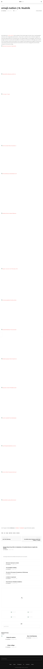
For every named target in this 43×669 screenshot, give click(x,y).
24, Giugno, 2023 (14, 583)
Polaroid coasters (11, 637)
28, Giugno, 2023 (14, 573)
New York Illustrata (32, 636)
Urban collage (11, 645)
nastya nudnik (10, 35)
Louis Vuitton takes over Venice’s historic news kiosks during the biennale (21, 592)
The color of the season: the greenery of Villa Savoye (17, 572)
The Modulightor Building (11, 567)
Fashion (32, 664)
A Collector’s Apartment (11, 577)
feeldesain (4, 10)
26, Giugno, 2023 (14, 578)
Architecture (28, 664)
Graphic (14, 664)
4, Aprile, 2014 (9, 10)
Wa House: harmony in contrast (12, 562)
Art (23, 664)
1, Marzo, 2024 (11, 549)
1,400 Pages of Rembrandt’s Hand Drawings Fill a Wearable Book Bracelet (21, 604)
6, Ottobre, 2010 (14, 639)
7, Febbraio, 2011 (13, 647)
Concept (2, 5)
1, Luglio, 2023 (13, 569)
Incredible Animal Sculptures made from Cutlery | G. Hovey (32, 539)
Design (10, 664)
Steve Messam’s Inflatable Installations (14, 581)
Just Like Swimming (6, 539)
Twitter (17, 527)
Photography (19, 664)
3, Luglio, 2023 (13, 564)
